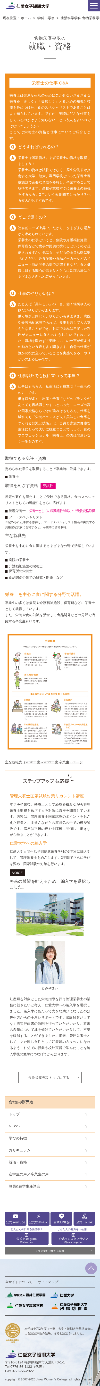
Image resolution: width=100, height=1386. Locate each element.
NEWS (14, 1126)
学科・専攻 (45, 18)
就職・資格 (18, 1162)
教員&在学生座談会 (24, 1186)
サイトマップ (48, 1282)
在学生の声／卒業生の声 (29, 1174)
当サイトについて (18, 1282)
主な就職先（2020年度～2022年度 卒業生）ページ (44, 762)
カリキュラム (20, 1150)
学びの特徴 (18, 1138)
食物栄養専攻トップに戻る (48, 1078)
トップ (14, 1114)
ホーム (26, 18)
